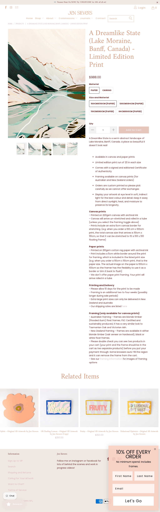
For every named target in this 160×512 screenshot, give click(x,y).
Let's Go (133, 501)
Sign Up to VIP (15, 460)
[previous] (12, 86)
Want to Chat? (16, 484)
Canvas (106, 90)
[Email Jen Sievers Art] (16, 7)
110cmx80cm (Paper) (102, 111)
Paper (94, 90)
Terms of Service (17, 490)
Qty (91, 123)
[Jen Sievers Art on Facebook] (5, 7)
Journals (85, 18)
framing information (111, 358)
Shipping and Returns (19, 472)
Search (12, 466)
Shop (38, 18)
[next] (82, 86)
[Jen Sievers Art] (80, 13)
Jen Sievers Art (24, 500)
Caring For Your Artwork (20, 478)
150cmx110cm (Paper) (103, 103)
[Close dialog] (155, 449)
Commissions (67, 18)
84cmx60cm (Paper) (130, 111)
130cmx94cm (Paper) (131, 103)
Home (29, 18)
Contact (101, 18)
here (124, 306)
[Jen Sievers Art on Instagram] (11, 7)
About (50, 18)
